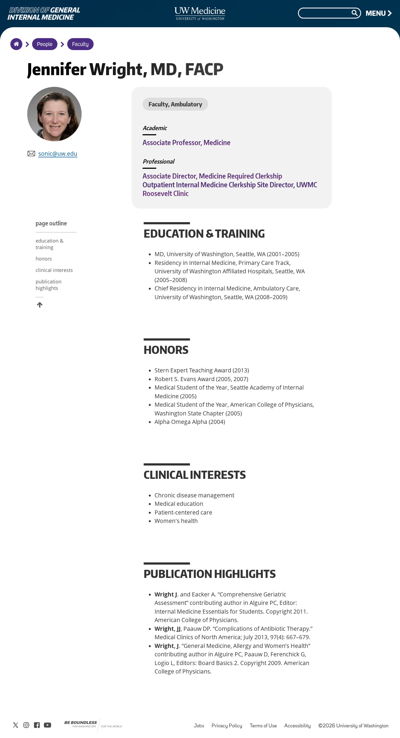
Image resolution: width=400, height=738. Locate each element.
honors (44, 258)
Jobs (200, 723)
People (45, 44)
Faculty (80, 44)
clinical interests (54, 270)
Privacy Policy (228, 723)
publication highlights (48, 284)
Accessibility (299, 723)
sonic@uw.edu (57, 153)
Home (15, 47)
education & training (49, 243)
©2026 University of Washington (353, 726)
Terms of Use (265, 723)
